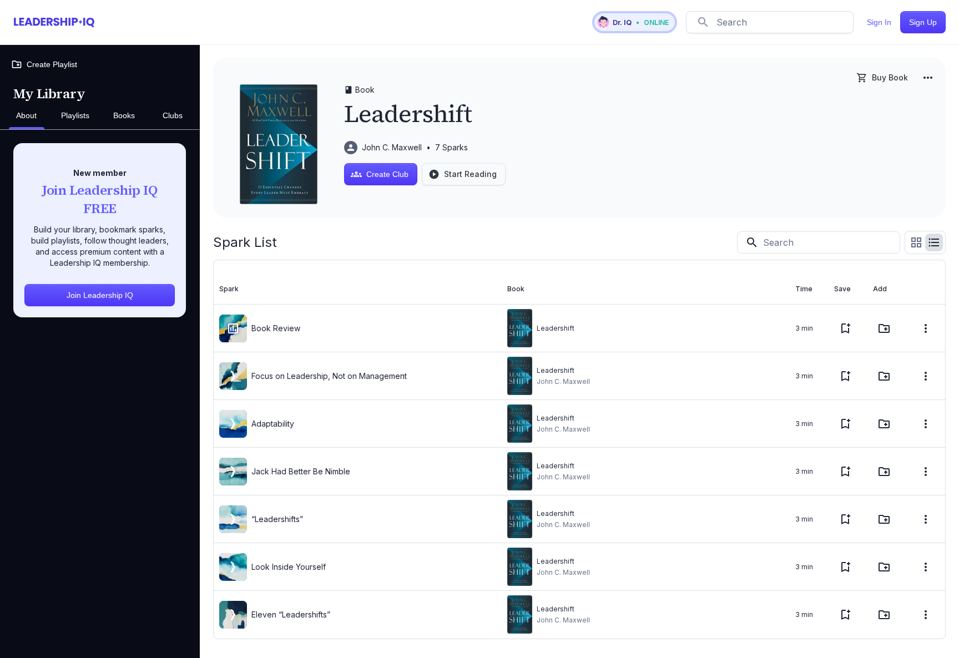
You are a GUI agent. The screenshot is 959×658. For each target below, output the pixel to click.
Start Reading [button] (470, 174)
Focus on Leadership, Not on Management (329, 376)
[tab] (26, 116)
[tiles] (916, 242)
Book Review (275, 328)
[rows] (934, 242)
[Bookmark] (845, 328)
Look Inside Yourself (288, 566)
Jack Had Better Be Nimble (300, 471)
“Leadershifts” (277, 519)
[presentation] (233, 328)
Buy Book (890, 77)
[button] (634, 22)
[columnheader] (358, 289)
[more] (928, 78)
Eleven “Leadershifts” (290, 614)
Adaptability (272, 423)
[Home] (54, 22)
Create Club (387, 174)
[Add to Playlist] (884, 328)
